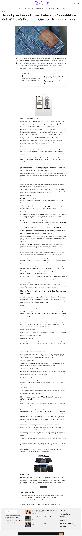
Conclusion (48, 83)
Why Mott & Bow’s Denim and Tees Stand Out (32, 78)
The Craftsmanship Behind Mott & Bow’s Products (31, 81)
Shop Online (43, 487)
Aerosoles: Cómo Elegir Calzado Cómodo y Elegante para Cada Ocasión (39, 497)
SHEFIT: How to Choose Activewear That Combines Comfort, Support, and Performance (42, 495)
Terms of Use (42, 533)
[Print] (16, 63)
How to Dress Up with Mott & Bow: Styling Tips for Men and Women (53, 77)
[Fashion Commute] (41, 3)
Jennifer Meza (5, 22)
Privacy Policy (34, 533)
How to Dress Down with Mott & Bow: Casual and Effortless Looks (54, 80)
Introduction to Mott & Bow (29, 75)
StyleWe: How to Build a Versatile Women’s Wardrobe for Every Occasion (39, 502)
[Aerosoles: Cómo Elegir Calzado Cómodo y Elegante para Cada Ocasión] (28, 518)
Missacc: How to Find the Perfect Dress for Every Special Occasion (37, 499)
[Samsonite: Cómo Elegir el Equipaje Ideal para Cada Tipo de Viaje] (28, 524)
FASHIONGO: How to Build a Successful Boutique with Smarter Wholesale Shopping (41, 504)
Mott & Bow (27, 60)
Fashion (3, 11)
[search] (72, 3)
